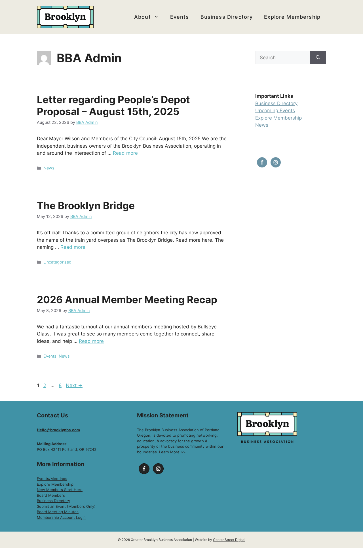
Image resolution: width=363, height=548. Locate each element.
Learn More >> (172, 452)
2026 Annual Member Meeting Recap (127, 299)
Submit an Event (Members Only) (66, 506)
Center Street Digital (229, 540)
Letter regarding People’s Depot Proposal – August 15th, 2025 (113, 105)
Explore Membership (292, 17)
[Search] (318, 58)
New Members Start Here (60, 489)
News (48, 167)
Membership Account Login (61, 517)
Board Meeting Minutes (58, 511)
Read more (125, 153)
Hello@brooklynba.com (58, 430)
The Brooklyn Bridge (86, 205)
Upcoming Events (275, 110)
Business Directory (227, 17)
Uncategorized (57, 262)
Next (74, 385)
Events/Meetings (52, 478)
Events (179, 17)
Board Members (51, 495)
